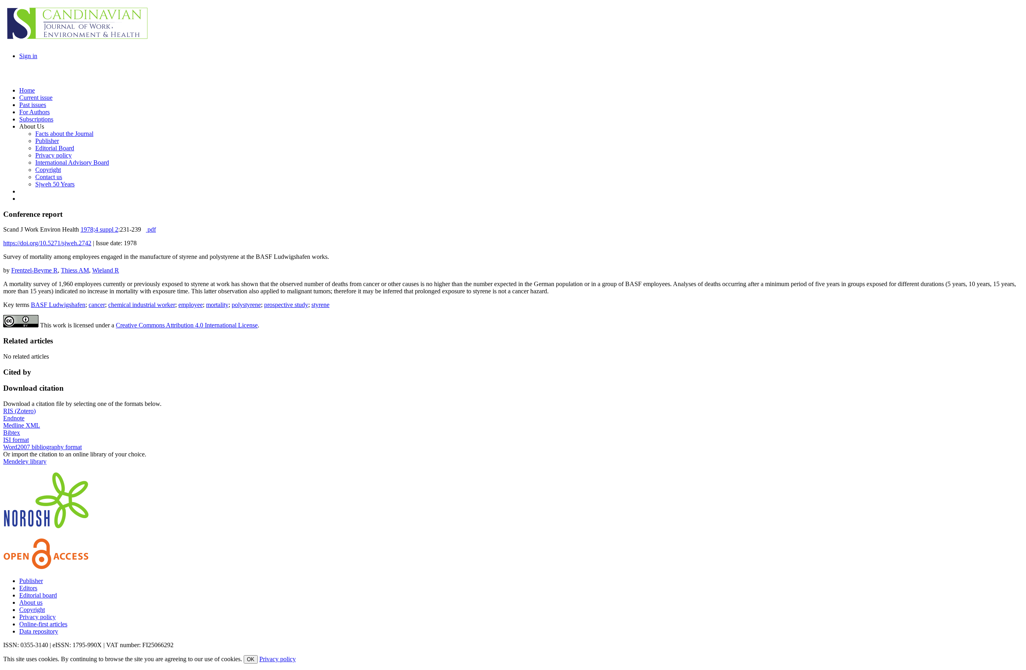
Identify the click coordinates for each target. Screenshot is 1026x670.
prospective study (286, 304)
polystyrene (246, 304)
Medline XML (21, 425)
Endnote (13, 418)
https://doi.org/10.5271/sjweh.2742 (47, 243)
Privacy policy (37, 616)
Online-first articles (43, 624)
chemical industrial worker (141, 304)
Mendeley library (24, 461)
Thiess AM (75, 270)
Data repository (38, 631)
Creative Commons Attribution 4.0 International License (187, 325)
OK (250, 659)
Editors (28, 588)
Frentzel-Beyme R (34, 270)
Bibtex (11, 432)
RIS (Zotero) (19, 411)
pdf (151, 229)
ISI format (16, 439)
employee (190, 304)
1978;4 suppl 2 (99, 229)
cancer (97, 304)
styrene (320, 304)
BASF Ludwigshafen (58, 304)
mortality (217, 304)
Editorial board (38, 595)
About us (30, 602)
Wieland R (105, 270)
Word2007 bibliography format (42, 447)
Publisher (31, 580)
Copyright (32, 609)
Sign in (28, 55)
